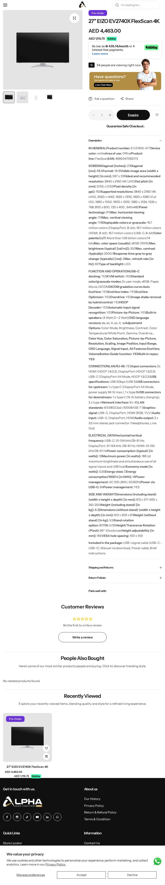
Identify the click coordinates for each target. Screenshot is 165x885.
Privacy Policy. (55, 864)
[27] (27, 737)
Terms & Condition (97, 819)
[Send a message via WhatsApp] (157, 861)
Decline (132, 875)
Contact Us (92, 843)
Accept (81, 875)
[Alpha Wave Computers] (82, 5)
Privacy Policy (94, 806)
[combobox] (136, 5)
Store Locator (12, 843)
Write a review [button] (82, 637)
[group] (42, 50)
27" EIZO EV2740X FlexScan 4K (27, 767)
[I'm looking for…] (117, 5)
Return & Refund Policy (100, 812)
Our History (92, 799)
